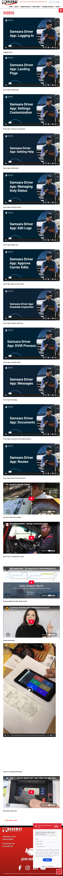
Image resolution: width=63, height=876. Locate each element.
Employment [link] (36, 7)
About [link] (16, 7)
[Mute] (51, 735)
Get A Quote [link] (23, 1)
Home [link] (10, 7)
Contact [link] (57, 7)
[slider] (28, 735)
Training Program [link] (47, 7)
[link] (61, 10)
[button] (29, 690)
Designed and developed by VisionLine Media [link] (49, 873)
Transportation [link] (25, 7)
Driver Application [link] (33, 1)
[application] (29, 690)
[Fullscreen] (53, 735)
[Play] (5, 735)
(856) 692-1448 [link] (43, 1)
